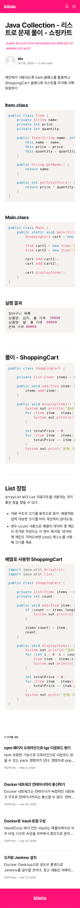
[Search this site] (67, 6)
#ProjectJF (65, 43)
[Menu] (74, 6)
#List (27, 48)
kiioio (10, 6)
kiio (20, 59)
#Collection (25, 43)
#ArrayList (14, 48)
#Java (10, 43)
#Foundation (46, 43)
